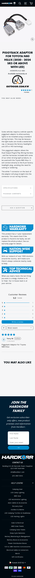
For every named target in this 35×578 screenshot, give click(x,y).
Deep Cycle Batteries (17, 533)
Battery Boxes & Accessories (17, 540)
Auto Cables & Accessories (17, 503)
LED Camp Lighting (17, 492)
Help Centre (17, 483)
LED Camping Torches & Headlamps (17, 513)
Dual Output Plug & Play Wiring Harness (17, 153)
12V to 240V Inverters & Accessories (17, 547)
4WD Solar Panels (17, 526)
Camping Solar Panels (17, 530)
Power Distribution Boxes (17, 543)
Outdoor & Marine (17, 510)
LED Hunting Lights (17, 516)
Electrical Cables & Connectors (17, 550)
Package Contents (12, 194)
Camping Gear (17, 489)
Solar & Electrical (17, 523)
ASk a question (17, 208)
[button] (26, 90)
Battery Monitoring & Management (17, 536)
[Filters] (4, 328)
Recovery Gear (17, 506)
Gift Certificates (17, 557)
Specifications (10, 188)
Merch (17, 553)
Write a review (17, 322)
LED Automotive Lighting (18, 499)
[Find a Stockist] (14, 3)
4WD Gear (17, 496)
